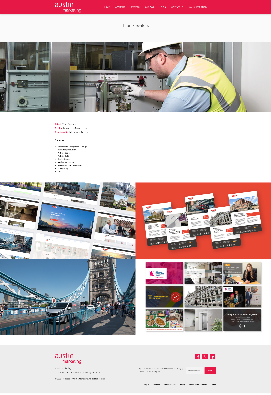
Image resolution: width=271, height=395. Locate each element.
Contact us (177, 7)
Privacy (182, 385)
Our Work (150, 7)
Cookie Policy (169, 385)
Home (107, 7)
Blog (163, 7)
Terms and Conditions (198, 385)
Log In (146, 385)
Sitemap (156, 385)
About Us (120, 7)
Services (135, 7)
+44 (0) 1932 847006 (198, 7)
